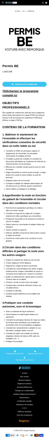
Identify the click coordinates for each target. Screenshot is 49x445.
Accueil (17, 11)
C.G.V (24, 408)
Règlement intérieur (24, 383)
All (24, 11)
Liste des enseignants (24, 415)
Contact (24, 373)
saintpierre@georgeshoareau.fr (24, 394)
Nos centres (24, 377)
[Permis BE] (24, 37)
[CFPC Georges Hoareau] (22, 3)
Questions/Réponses (24, 387)
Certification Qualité (24, 401)
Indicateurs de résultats (24, 404)
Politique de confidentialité (24, 390)
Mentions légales (24, 380)
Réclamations (24, 397)
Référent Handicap (24, 411)
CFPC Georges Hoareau (27, 430)
